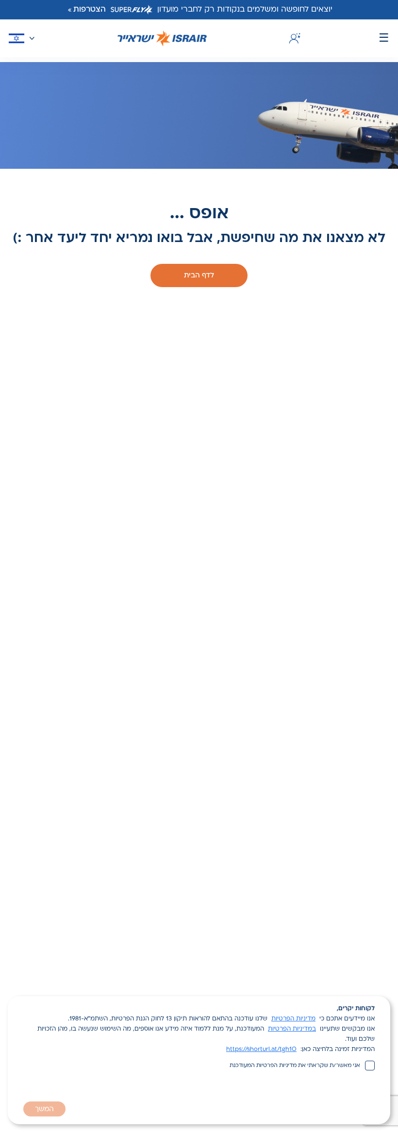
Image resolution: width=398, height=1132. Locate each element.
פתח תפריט (384, 38)
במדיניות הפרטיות (292, 1029)
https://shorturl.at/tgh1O (261, 1049)
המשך (44, 1109)
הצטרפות (89, 10)
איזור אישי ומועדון (293, 38)
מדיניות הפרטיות (293, 1019)
